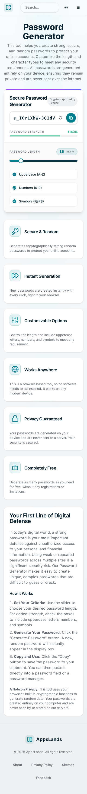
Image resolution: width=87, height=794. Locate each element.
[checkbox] (14, 174)
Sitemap (68, 765)
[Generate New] (60, 118)
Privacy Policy (42, 765)
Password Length (25, 151)
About (17, 765)
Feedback (43, 778)
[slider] (21, 160)
